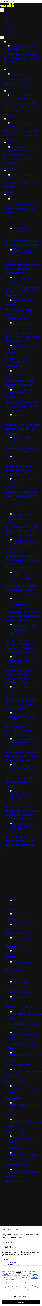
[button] (2, 10)
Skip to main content (8, 1)
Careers (13, 1262)
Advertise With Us (17, 1265)
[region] (21, 1286)
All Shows (6, 897)
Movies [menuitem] (7, 17)
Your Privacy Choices (21, 1296)
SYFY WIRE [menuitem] (8, 20)
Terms (6, 1273)
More (10, 27)
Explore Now (7, 1242)
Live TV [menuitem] (11, 30)
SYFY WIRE (18, 505)
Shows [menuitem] (6, 15)
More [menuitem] (6, 22)
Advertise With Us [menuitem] (15, 33)
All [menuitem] (9, 25)
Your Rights (34, 1277)
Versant (18, 1271)
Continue (21, 1302)
